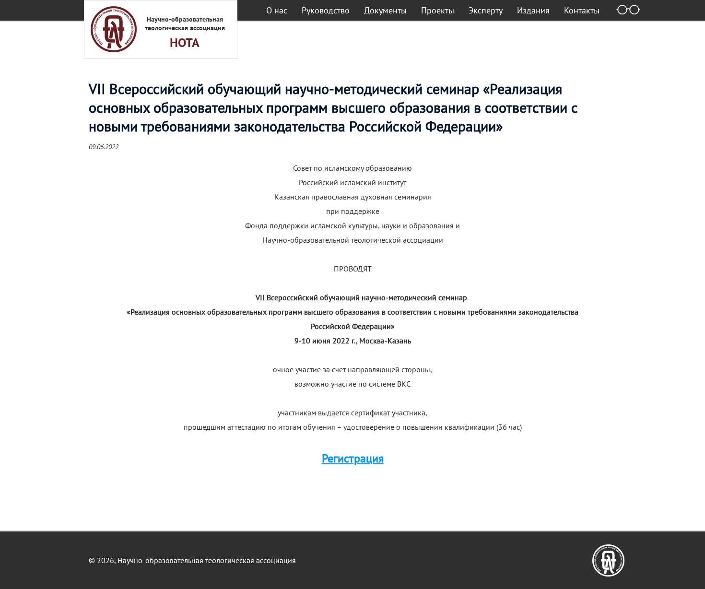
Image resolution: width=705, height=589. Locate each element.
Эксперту (486, 10)
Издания (533, 10)
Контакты (581, 10)
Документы (385, 10)
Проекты (437, 10)
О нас (276, 10)
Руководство (326, 10)
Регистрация (353, 458)
